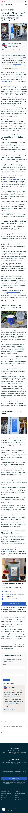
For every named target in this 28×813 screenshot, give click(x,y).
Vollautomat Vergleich (6, 793)
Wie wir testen (14, 68)
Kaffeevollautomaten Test (8, 551)
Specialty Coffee (5, 278)
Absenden (6, 680)
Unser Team (3, 797)
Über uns (17, 795)
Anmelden (24, 721)
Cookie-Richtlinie (18, 799)
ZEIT (12, 81)
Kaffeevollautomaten (6, 105)
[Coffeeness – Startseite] (7, 5)
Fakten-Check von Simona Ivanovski (11, 51)
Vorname (5, 664)
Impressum (17, 791)
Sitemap (17, 797)
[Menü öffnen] (25, 4)
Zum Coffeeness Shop (14, 603)
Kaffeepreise (6, 244)
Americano (22, 348)
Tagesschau (4, 81)
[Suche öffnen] (18, 4)
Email (4, 672)
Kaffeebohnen (13, 258)
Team (24, 57)
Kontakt (2, 799)
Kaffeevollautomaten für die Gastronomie (12, 179)
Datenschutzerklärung (20, 793)
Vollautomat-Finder (5, 791)
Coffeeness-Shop (17, 64)
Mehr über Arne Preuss (9, 709)
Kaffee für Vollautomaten (13, 292)
